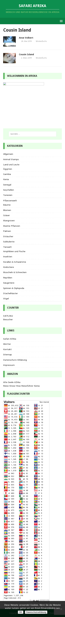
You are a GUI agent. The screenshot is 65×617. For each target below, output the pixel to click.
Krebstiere (8, 267)
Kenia (6, 179)
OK (20, 612)
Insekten (7, 256)
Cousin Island (26, 54)
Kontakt (7, 349)
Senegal (7, 184)
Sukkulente (9, 241)
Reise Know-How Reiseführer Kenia (21, 386)
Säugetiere (8, 283)
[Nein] (61, 609)
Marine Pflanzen (11, 226)
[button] (60, 21)
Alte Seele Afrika (11, 382)
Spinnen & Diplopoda (13, 288)
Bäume (7, 205)
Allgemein (8, 154)
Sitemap (7, 354)
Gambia (7, 174)
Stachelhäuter (10, 293)
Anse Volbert (26, 37)
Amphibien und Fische (14, 251)
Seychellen (8, 190)
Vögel (6, 298)
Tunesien (7, 195)
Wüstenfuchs (41, 41)
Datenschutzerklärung (36, 612)
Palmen (7, 231)
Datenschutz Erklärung (15, 360)
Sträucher (8, 236)
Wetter (7, 344)
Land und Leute (11, 164)
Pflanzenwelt (10, 200)
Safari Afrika (9, 339)
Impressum (9, 365)
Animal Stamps (11, 159)
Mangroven (9, 220)
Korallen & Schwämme (14, 262)
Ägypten (7, 169)
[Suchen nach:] (32, 134)
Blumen (7, 210)
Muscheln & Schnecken (15, 272)
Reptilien (7, 277)
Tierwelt (7, 247)
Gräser (6, 215)
